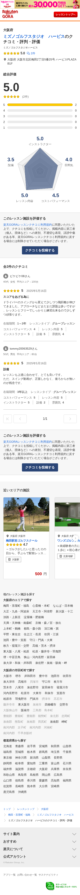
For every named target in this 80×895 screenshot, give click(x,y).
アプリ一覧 (9, 874)
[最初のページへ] (7, 419)
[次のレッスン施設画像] (75, 538)
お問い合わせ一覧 (27, 874)
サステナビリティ (48, 874)
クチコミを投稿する (40, 250)
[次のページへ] (70, 419)
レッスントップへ (65, 14)
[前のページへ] (20, 419)
